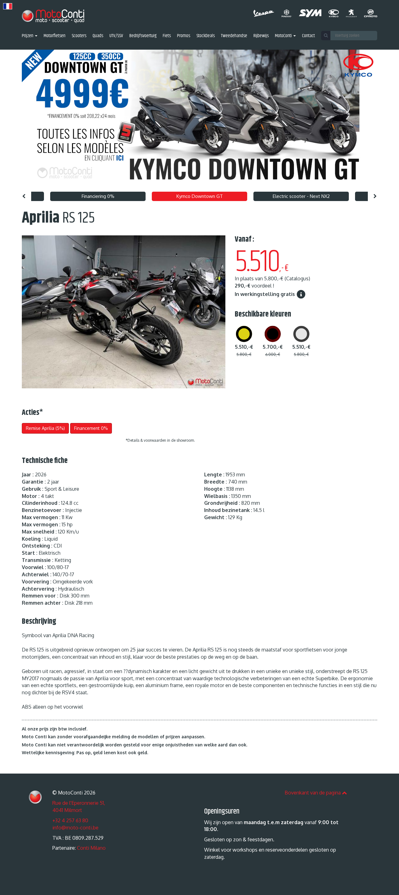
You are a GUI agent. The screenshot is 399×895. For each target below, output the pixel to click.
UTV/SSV (116, 36)
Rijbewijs (261, 36)
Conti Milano (91, 848)
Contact (308, 36)
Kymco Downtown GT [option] (199, 196)
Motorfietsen (54, 36)
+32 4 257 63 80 (70, 820)
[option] (199, 119)
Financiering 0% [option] (98, 196)
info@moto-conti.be (75, 827)
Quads (98, 36)
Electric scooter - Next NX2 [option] (301, 196)
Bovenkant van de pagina (313, 792)
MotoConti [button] (284, 36)
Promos (183, 36)
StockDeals (205, 36)
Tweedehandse (234, 36)
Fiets (167, 36)
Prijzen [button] (28, 36)
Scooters (79, 36)
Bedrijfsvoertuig (142, 36)
